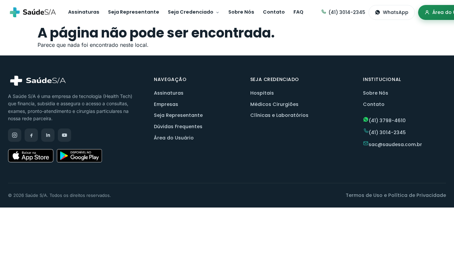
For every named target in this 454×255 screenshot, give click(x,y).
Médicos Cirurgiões (274, 104)
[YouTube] (64, 135)
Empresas (166, 104)
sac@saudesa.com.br (395, 144)
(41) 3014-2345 (346, 12)
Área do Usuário (174, 137)
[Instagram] (14, 135)
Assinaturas (83, 12)
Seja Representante (133, 12)
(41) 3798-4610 (387, 120)
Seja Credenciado (190, 12)
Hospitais (262, 93)
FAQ (298, 12)
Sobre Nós (241, 12)
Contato (274, 12)
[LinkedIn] (48, 135)
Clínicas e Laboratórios (279, 115)
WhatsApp (395, 12)
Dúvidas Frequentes (178, 126)
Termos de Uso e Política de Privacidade (396, 195)
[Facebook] (31, 135)
